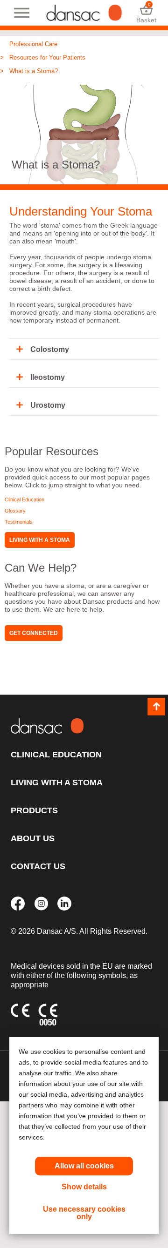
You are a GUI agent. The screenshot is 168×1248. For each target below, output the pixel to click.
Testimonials (19, 522)
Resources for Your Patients (47, 57)
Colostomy (49, 349)
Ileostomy (47, 377)
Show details (84, 1187)
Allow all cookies (84, 1166)
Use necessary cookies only (84, 1213)
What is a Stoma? (33, 70)
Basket (146, 12)
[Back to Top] (156, 706)
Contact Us (38, 866)
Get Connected (33, 633)
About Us (33, 838)
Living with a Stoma (39, 540)
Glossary (15, 510)
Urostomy (47, 405)
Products (34, 810)
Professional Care (33, 43)
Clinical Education (24, 499)
